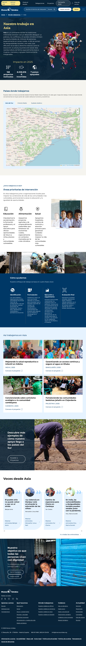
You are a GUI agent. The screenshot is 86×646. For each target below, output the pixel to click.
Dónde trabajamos (14, 15)
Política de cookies (64, 639)
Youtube (13, 599)
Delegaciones (39, 3)
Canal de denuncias (7, 641)
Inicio (3, 15)
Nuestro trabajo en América (46, 609)
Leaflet (63, 165)
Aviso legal (38, 639)
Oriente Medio (22, 103)
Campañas (79, 614)
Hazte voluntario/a (63, 611)
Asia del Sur (9, 103)
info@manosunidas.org (59, 632)
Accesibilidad (20, 639)
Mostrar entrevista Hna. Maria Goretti (71, 523)
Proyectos (50, 3)
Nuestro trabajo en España (46, 614)
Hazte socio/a (65, 9)
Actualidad (80, 603)
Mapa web (29, 639)
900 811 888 (4, 3)
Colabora (61, 603)
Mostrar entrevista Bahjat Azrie (11, 523)
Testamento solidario (64, 614)
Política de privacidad (50, 639)
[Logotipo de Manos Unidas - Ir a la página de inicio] (9, 10)
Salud (18, 609)
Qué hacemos (22, 603)
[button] (64, 130)
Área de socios (76, 3)
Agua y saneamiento (23, 611)
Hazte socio (61, 609)
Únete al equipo (25, 3)
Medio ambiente (22, 623)
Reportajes (79, 609)
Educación (20, 606)
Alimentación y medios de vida (26, 620)
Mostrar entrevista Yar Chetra (50, 523)
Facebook (1, 599)
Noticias (78, 606)
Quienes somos (7, 603)
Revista (78, 620)
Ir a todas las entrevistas (69, 534)
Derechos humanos (22, 617)
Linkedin (17, 599)
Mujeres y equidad (22, 614)
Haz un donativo (15, 572)
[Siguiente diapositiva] (83, 270)
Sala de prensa (80, 617)
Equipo (3, 606)
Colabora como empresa (65, 617)
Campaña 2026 (61, 3)
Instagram (9, 599)
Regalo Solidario (63, 620)
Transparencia (5, 611)
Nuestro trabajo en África (45, 606)
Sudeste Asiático (36, 103)
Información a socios (8, 639)
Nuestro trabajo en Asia (45, 611)
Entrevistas (79, 611)
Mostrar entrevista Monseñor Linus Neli (30, 522)
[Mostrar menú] (83, 9)
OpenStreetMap (70, 165)
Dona (76, 9)
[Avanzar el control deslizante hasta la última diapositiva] (78, 270)
